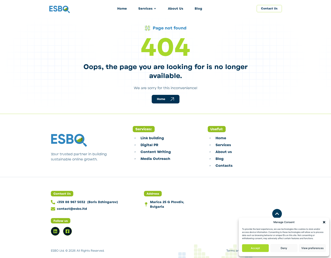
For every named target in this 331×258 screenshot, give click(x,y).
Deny (284, 248)
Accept (255, 248)
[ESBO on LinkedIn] (55, 231)
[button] (324, 222)
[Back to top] (277, 214)
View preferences (312, 248)
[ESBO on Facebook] (67, 231)
